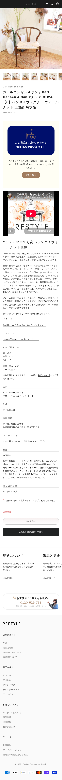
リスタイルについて (12, 712)
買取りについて (10, 657)
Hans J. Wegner (20, 339)
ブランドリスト (10, 685)
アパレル (7, 680)
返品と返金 (8, 647)
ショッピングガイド (12, 652)
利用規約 (7, 745)
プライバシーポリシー (13, 750)
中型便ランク (10, 455)
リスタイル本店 (10, 491)
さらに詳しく (9, 578)
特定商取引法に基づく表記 (15, 754)
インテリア (8, 675)
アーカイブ (8, 694)
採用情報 (7, 722)
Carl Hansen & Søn (13, 86)
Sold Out (31, 521)
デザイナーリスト (11, 689)
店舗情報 (7, 717)
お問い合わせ (44, 375)
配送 (5, 643)
